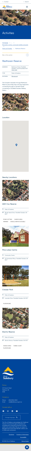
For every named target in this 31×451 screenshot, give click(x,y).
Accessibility (23, 437)
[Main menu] (27, 7)
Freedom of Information (22, 434)
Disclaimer (11, 434)
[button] (16, 145)
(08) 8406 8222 (13, 400)
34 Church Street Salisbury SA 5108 (7, 390)
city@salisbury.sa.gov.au (15, 402)
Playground (15, 76)
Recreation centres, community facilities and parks (15, 45)
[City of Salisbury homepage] (10, 7)
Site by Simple (25, 441)
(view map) (14, 70)
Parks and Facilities (7, 48)
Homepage (5, 42)
